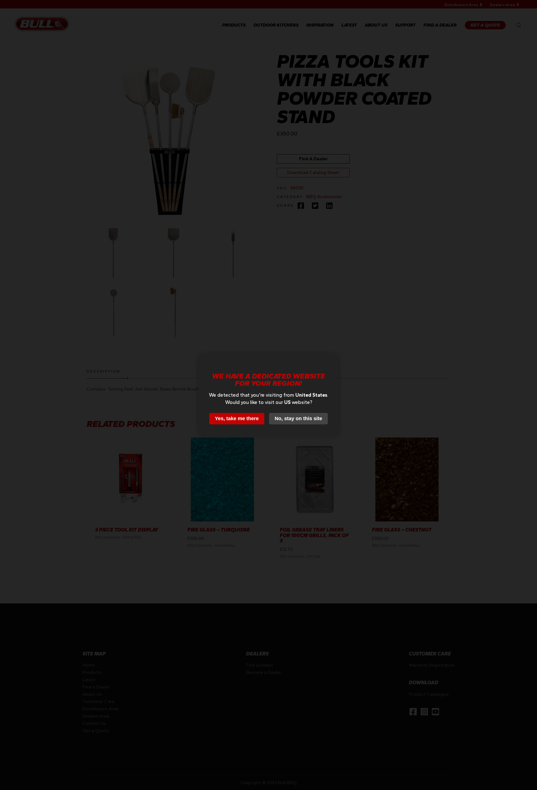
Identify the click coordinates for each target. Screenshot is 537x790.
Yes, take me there (237, 418)
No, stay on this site (298, 418)
